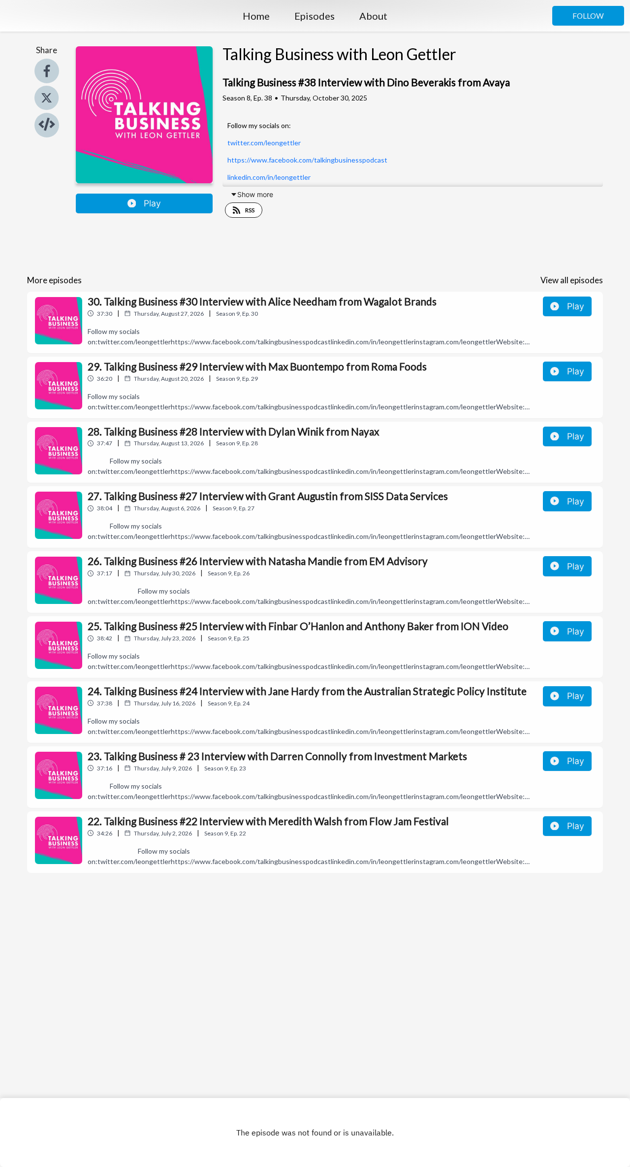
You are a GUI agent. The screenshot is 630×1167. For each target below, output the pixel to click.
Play (152, 203)
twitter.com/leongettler (264, 142)
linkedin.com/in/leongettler (269, 177)
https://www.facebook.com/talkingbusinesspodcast (307, 160)
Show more (255, 194)
